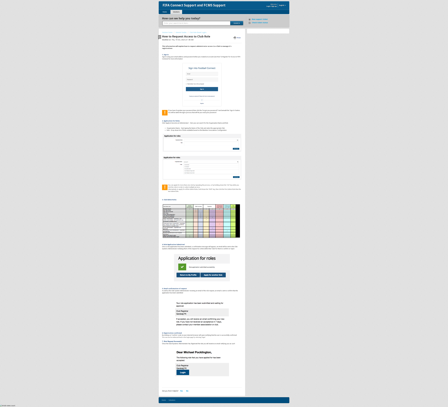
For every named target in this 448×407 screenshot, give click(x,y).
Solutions (176, 12)
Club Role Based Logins (198, 32)
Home (165, 12)
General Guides (181, 32)
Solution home (167, 32)
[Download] (220, 178)
